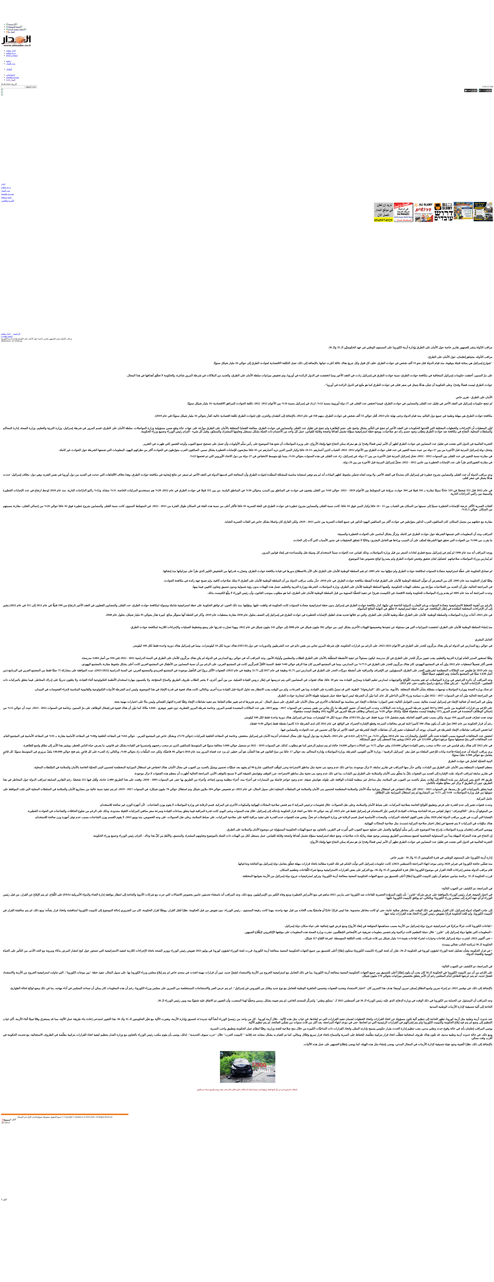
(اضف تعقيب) (7, 336)
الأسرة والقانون (7, 201)
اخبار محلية (6, 334)
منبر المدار (5, 191)
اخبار (3, 184)
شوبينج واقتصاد (7, 194)
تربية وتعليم (6, 187)
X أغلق (13, 1119)
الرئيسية (16, 334)
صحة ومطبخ (6, 197)
